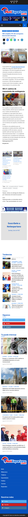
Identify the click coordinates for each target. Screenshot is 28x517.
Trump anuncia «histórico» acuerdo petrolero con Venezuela (7, 288)
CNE (7, 186)
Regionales (14, 294)
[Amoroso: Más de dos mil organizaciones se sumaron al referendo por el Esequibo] (7, 153)
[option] (14, 265)
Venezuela (15, 188)
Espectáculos (4, 478)
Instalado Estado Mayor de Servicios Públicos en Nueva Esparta (7, 298)
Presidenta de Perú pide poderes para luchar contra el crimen (7, 265)
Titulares (14, 262)
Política (14, 270)
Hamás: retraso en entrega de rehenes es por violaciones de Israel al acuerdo (13, 192)
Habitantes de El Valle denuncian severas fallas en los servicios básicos (14, 376)
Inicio (2, 469)
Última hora (19, 262)
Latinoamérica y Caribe (17, 261)
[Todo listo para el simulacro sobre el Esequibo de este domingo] (7, 171)
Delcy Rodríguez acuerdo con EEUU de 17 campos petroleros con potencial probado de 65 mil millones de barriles (7, 276)
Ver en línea (25, 25)
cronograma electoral (13, 186)
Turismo (3, 483)
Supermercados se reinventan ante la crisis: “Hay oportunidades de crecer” (12, 199)
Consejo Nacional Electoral (18, 66)
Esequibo (21, 186)
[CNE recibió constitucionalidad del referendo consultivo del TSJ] (18, 153)
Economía (5, 356)
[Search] (20, 25)
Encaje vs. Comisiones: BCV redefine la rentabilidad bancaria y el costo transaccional (14, 346)
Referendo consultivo (7, 188)
